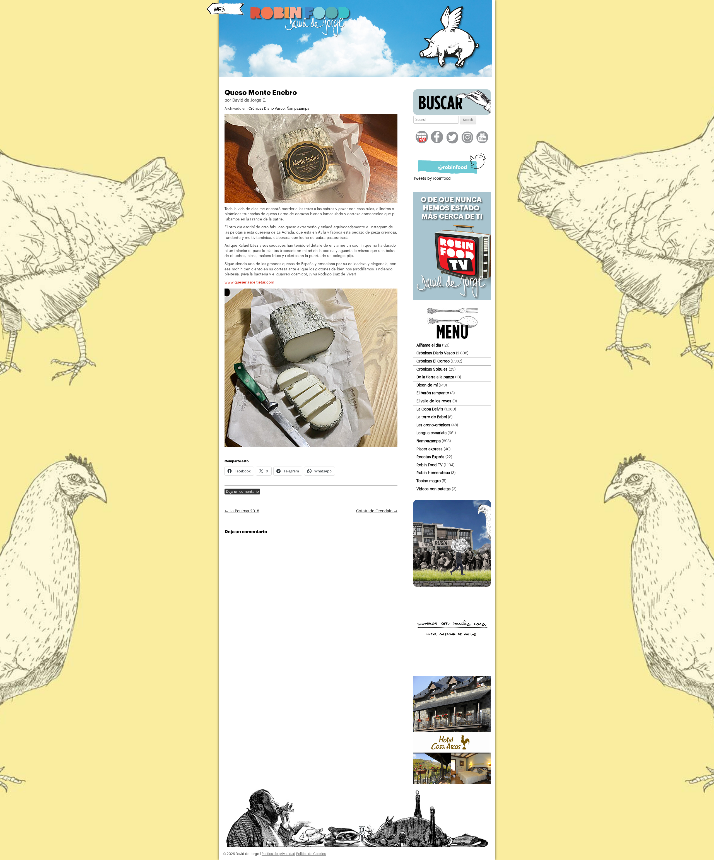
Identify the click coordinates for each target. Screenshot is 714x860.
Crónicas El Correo (433, 361)
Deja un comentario (242, 491)
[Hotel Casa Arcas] (452, 783)
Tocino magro (428, 481)
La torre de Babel (431, 417)
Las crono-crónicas (433, 425)
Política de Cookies (311, 854)
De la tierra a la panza (435, 377)
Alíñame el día (428, 345)
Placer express (429, 449)
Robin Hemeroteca (433, 473)
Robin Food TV (429, 465)
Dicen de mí (427, 385)
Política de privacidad (278, 854)
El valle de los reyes (433, 401)
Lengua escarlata (431, 433)
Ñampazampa (298, 108)
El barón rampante (432, 393)
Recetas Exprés (430, 457)
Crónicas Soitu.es (432, 369)
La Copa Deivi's (429, 409)
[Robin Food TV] (452, 299)
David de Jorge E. (249, 100)
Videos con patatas (433, 489)
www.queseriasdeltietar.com (249, 282)
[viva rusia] (452, 586)
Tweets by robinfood (432, 179)
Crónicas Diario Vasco (267, 108)
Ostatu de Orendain (376, 511)
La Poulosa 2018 (242, 511)
